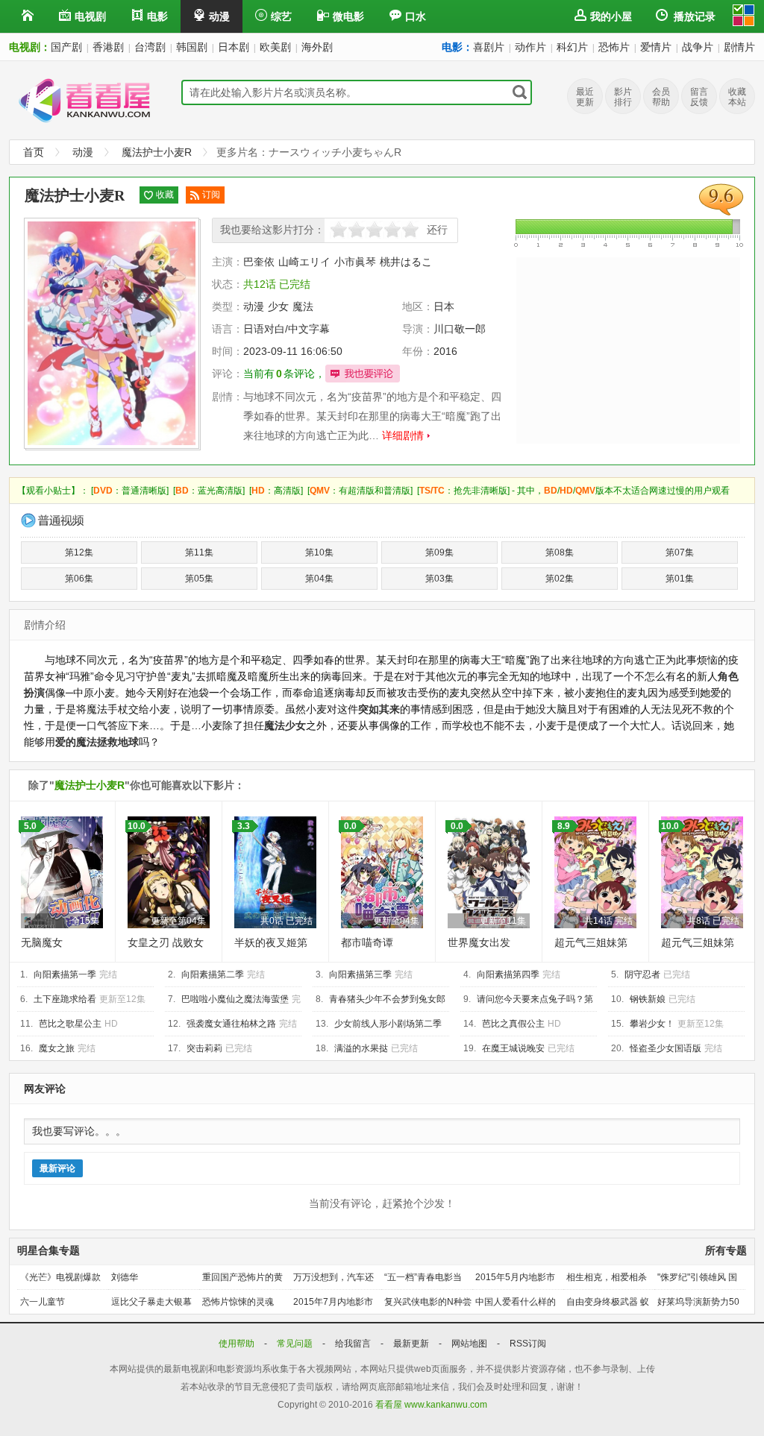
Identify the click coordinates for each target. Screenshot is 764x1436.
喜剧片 (488, 47)
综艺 (281, 16)
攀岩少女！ (652, 1023)
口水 (415, 16)
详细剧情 (403, 435)
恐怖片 (614, 47)
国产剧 (66, 47)
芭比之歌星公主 (70, 1023)
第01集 (680, 578)
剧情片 (739, 47)
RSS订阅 (528, 1343)
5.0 (30, 826)
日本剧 (233, 47)
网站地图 (470, 1343)
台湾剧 (150, 47)
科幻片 (572, 47)
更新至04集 (396, 921)
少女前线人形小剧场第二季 (388, 1023)
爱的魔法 (76, 742)
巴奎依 (259, 262)
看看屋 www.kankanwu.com (431, 1404)
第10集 (319, 552)
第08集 (559, 552)
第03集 (439, 578)
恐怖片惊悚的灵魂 (238, 1302)
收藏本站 (737, 96)
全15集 (85, 921)
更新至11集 (503, 921)
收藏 (165, 194)
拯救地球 (118, 742)
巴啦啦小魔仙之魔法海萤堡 (235, 999)
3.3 (243, 826)
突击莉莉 (204, 1048)
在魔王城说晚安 (513, 1048)
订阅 (211, 194)
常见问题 (296, 1343)
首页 (33, 152)
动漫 (219, 16)
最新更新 (412, 1343)
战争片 (697, 47)
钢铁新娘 (648, 999)
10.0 (136, 826)
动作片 (530, 47)
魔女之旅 (57, 1048)
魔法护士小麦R (157, 152)
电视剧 (90, 16)
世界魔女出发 (479, 942)
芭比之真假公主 (513, 1023)
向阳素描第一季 (65, 974)
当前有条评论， (284, 374)
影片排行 (623, 96)
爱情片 (655, 47)
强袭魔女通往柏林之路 (231, 1023)
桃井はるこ (406, 262)
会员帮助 (661, 96)
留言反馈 (699, 96)
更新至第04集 (178, 921)
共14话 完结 (608, 921)
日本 (443, 306)
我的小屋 (611, 16)
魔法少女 (285, 725)
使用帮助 (238, 1343)
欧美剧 (275, 47)
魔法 (302, 306)
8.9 (563, 826)
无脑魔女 (42, 942)
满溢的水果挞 (361, 1048)
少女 (278, 306)
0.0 (350, 826)
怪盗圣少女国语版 (665, 1048)
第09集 (439, 552)
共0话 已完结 (286, 921)
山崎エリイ (304, 262)
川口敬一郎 (459, 329)
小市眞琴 (355, 262)
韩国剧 (191, 47)
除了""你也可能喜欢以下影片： (136, 785)
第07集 (680, 552)
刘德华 (124, 1277)
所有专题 (726, 1250)
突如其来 (379, 709)
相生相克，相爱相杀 (606, 1277)
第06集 (79, 578)
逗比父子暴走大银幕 (151, 1302)
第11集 (199, 552)
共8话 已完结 (713, 921)
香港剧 (108, 47)
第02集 (559, 578)
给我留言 (354, 1343)
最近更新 (585, 96)
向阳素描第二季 (212, 974)
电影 (157, 16)
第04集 (319, 578)
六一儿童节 (42, 1302)
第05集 (199, 578)
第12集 (79, 552)
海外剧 (317, 47)
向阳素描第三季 (360, 974)
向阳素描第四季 (508, 974)
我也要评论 (362, 373)
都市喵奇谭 (367, 942)
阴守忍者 (642, 974)
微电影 (348, 16)
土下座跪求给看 (65, 999)
